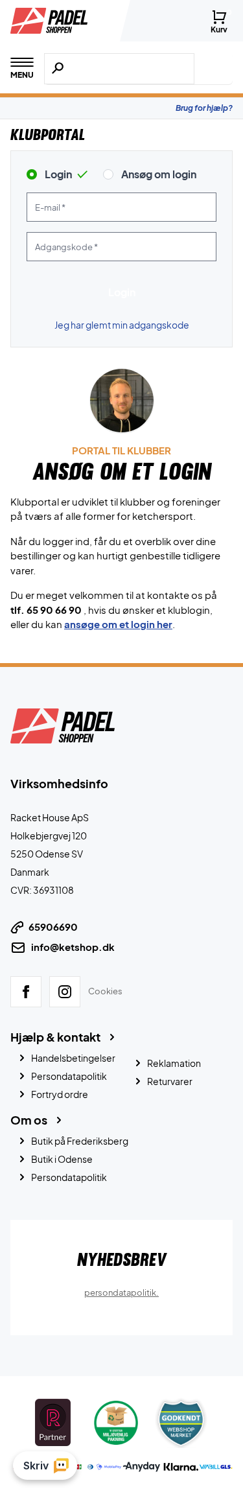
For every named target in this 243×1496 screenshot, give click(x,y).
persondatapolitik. (121, 1292)
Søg (213, 69)
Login (58, 174)
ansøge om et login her (118, 624)
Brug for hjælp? (204, 108)
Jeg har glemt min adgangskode (121, 325)
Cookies (105, 991)
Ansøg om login (158, 174)
